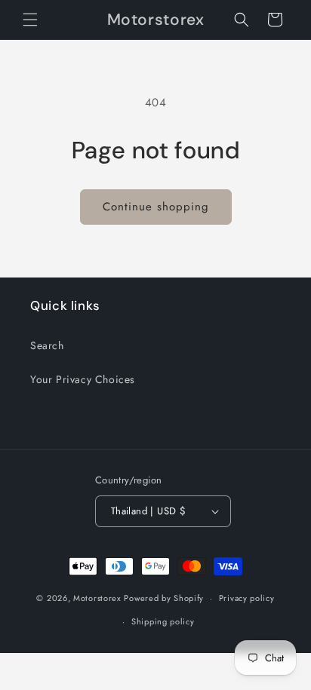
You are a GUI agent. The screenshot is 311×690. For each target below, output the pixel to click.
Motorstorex (97, 598)
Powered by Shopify (164, 598)
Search (47, 345)
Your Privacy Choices (82, 379)
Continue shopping (156, 206)
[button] (30, 19)
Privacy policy (247, 598)
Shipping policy (163, 621)
